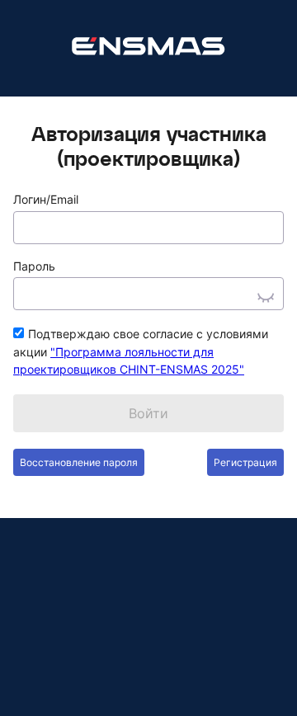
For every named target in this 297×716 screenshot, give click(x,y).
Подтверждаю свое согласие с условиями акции (140, 351)
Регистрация (245, 462)
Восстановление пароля (79, 462)
